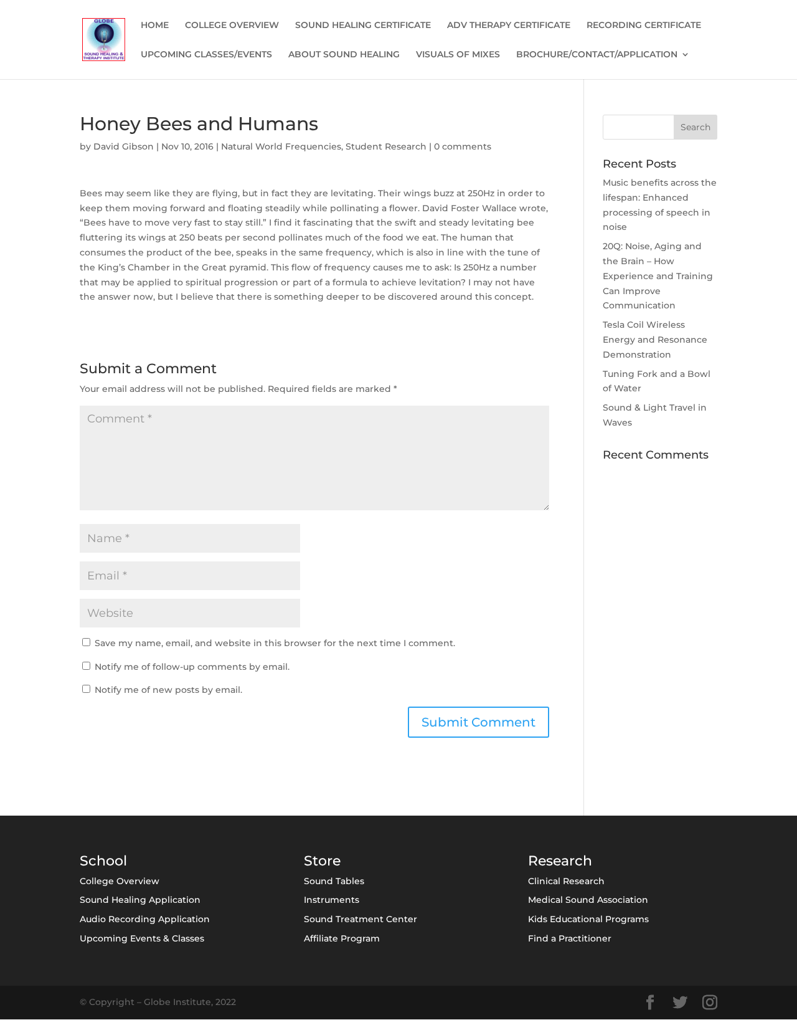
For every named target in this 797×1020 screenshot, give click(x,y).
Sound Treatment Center (360, 919)
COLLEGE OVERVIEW (232, 26)
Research (560, 860)
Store (322, 860)
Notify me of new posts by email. (168, 689)
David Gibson (123, 146)
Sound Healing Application (140, 899)
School (103, 860)
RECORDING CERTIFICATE (644, 26)
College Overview (119, 881)
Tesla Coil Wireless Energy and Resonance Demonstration (655, 339)
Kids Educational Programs (588, 919)
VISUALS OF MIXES (458, 55)
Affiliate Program (342, 938)
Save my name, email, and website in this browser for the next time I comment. (275, 643)
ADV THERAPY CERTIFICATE (508, 26)
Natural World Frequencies (281, 146)
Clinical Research (566, 881)
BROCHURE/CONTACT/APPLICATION (596, 55)
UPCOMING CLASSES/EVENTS (206, 55)
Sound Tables (334, 881)
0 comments (462, 146)
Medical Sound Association (588, 899)
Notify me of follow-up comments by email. (192, 666)
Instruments (331, 899)
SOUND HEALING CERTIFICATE (363, 26)
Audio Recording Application (145, 919)
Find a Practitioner (569, 938)
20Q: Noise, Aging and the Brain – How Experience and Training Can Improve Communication (658, 276)
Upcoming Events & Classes (142, 938)
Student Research (386, 146)
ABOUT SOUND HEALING (344, 55)
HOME (155, 26)
